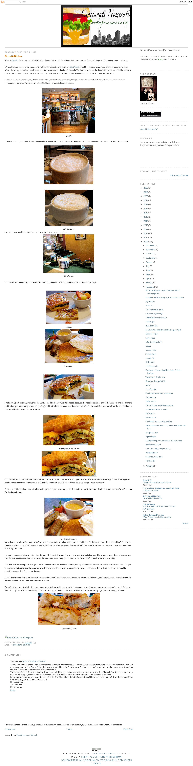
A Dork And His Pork (151, 496)
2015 (146, 217)
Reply (12, 690)
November (151, 249)
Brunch (27, 645)
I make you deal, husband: (156, 409)
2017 (146, 208)
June (148, 270)
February (150, 287)
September (151, 258)
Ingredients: (150, 436)
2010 (146, 237)
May (148, 274)
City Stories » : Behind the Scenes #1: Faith (161, 488)
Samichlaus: (150, 338)
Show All (185, 523)
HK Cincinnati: (151, 366)
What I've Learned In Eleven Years (157, 517)
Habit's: (148, 305)
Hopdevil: (149, 358)
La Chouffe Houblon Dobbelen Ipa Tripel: (163, 329)
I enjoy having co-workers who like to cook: (163, 440)
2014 (146, 221)
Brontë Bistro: (13, 56)
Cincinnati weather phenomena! (159, 393)
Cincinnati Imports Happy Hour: (159, 421)
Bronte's (17, 645)
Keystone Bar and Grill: (155, 381)
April (148, 278)
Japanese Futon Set (151, 490)
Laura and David (104, 753)
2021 (146, 192)
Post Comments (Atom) (27, 735)
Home (69, 729)
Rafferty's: (150, 413)
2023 (146, 188)
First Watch (74, 66)
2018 (146, 204)
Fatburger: (150, 321)
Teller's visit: (150, 401)
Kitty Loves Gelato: (153, 342)
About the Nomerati (149, 129)
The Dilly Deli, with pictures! (157, 448)
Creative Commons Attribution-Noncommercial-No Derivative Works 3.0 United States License (96, 760)
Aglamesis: (150, 301)
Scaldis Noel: (150, 354)
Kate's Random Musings (153, 515)
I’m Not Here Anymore (152, 498)
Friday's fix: (150, 460)
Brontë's (15, 60)
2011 (146, 233)
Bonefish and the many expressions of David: (164, 297)
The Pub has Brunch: (154, 309)
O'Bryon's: (150, 362)
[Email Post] (34, 642)
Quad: (148, 346)
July (148, 266)
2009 (146, 241)
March (149, 282)
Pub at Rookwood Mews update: (159, 405)
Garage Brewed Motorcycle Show (157, 482)
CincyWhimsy (149, 504)
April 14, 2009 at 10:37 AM (33, 661)
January (149, 466)
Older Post (128, 729)
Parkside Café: (151, 325)
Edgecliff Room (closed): (156, 317)
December (151, 245)
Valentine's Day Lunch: (155, 377)
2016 (146, 212)
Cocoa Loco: (150, 350)
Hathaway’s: (150, 397)
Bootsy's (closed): (153, 444)
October (150, 253)
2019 (146, 200)
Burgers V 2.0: (151, 432)
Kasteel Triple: (151, 333)
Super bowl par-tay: (153, 456)
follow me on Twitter (179, 175)
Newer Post (10, 729)
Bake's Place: (151, 417)
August (149, 262)
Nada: (148, 385)
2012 (146, 229)
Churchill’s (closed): (154, 313)
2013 (146, 225)
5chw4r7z (147, 480)
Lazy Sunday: (151, 389)
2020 (146, 196)
